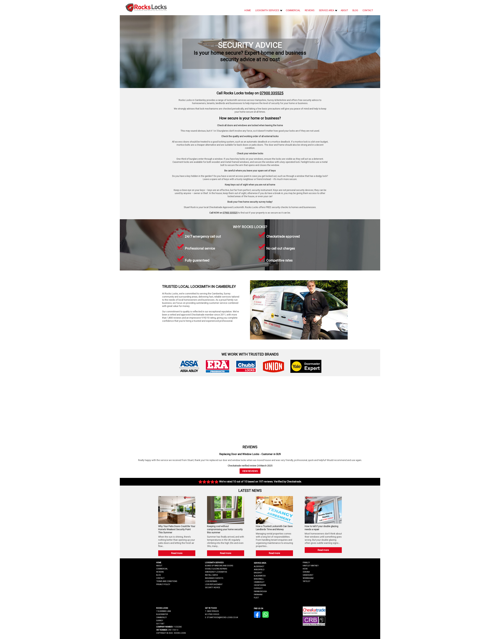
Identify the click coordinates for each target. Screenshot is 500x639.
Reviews (309, 10)
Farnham (258, 594)
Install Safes (211, 575)
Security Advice (212, 587)
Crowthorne (260, 585)
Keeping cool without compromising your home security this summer (225, 529)
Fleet (256, 598)
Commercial (293, 10)
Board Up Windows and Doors (219, 566)
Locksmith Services (267, 10)
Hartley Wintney (311, 566)
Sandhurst (308, 575)
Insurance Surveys (214, 578)
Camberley (259, 582)
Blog (355, 10)
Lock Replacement (214, 584)
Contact (367, 10)
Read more (181, 554)
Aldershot (259, 566)
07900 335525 (271, 93)
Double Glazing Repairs (216, 569)
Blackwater (260, 576)
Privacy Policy (163, 584)
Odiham (306, 572)
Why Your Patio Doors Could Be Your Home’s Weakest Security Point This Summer (176, 529)
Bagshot (258, 573)
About (344, 10)
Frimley (306, 562)
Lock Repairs (211, 581)
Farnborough (260, 591)
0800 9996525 (213, 611)
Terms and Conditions (166, 581)
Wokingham (308, 578)
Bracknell (259, 579)
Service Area (326, 10)
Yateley (306, 581)
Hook (305, 569)
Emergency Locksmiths (216, 572)
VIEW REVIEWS (250, 471)
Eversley (258, 588)
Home (247, 10)
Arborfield (259, 570)
